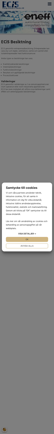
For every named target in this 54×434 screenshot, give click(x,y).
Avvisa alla (27, 246)
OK (27, 239)
